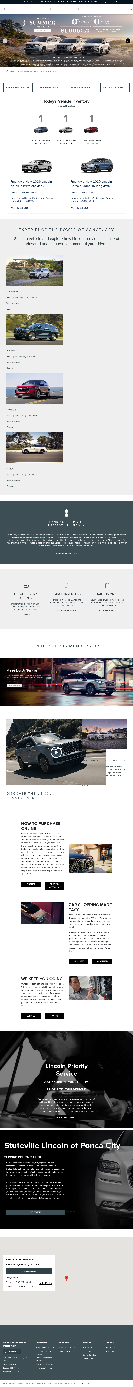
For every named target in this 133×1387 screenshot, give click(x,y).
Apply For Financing (67, 1347)
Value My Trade (106, 611)
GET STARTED (35, 1212)
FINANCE (31, 884)
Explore (10, 309)
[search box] (66, 70)
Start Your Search (65, 611)
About (110, 1342)
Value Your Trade (66, 1351)
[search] (131, 9)
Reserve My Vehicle (65, 553)
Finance (64, 1342)
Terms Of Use (41, 1384)
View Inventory (13, 303)
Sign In (25, 615)
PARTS (55, 1016)
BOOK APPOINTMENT (66, 1117)
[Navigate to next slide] (131, 41)
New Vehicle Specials (44, 1364)
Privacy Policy (30, 1384)
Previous (4, 184)
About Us (110, 1351)
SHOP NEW (78, 961)
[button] (66, 1278)
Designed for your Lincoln (102, 760)
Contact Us (14, 1352)
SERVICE (31, 1016)
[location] (79, 1)
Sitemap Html (58, 1384)
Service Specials (89, 1355)
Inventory (41, 1342)
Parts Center (88, 1359)
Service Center (89, 1351)
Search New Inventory (45, 1347)
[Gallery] (66, 40)
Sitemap (49, 1384)
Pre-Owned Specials (44, 1368)
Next (128, 184)
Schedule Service (90, 1347)
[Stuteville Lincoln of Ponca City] (15, 9)
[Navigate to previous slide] (2, 41)
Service (87, 1342)
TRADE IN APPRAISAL (54, 885)
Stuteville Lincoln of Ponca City (14, 1384)
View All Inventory (66, 106)
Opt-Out (75, 1384)
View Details (18, 208)
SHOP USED (102, 961)
